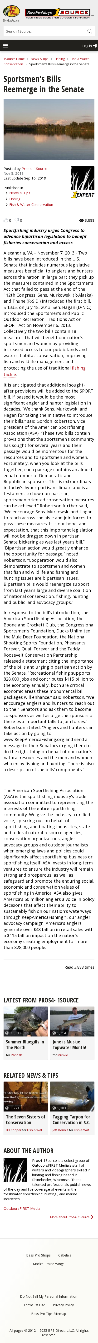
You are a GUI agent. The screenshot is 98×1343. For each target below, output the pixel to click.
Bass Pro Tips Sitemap (48, 1313)
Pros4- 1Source (34, 168)
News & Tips (40, 59)
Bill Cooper (13, 1130)
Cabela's (64, 1255)
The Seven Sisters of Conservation (25, 1119)
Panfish (16, 1055)
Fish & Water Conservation (31, 204)
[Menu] (5, 46)
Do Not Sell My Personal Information (48, 1296)
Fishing (60, 59)
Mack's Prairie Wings (48, 1264)
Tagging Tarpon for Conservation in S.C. (71, 1119)
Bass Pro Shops (38, 1255)
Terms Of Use (34, 1305)
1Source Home (14, 59)
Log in (87, 45)
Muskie (63, 1055)
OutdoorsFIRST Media (22, 1208)
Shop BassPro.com (11, 20)
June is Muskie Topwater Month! (69, 1044)
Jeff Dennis (60, 1130)
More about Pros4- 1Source (70, 1217)
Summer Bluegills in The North (25, 1044)
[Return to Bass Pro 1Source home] (59, 17)
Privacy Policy (63, 1305)
